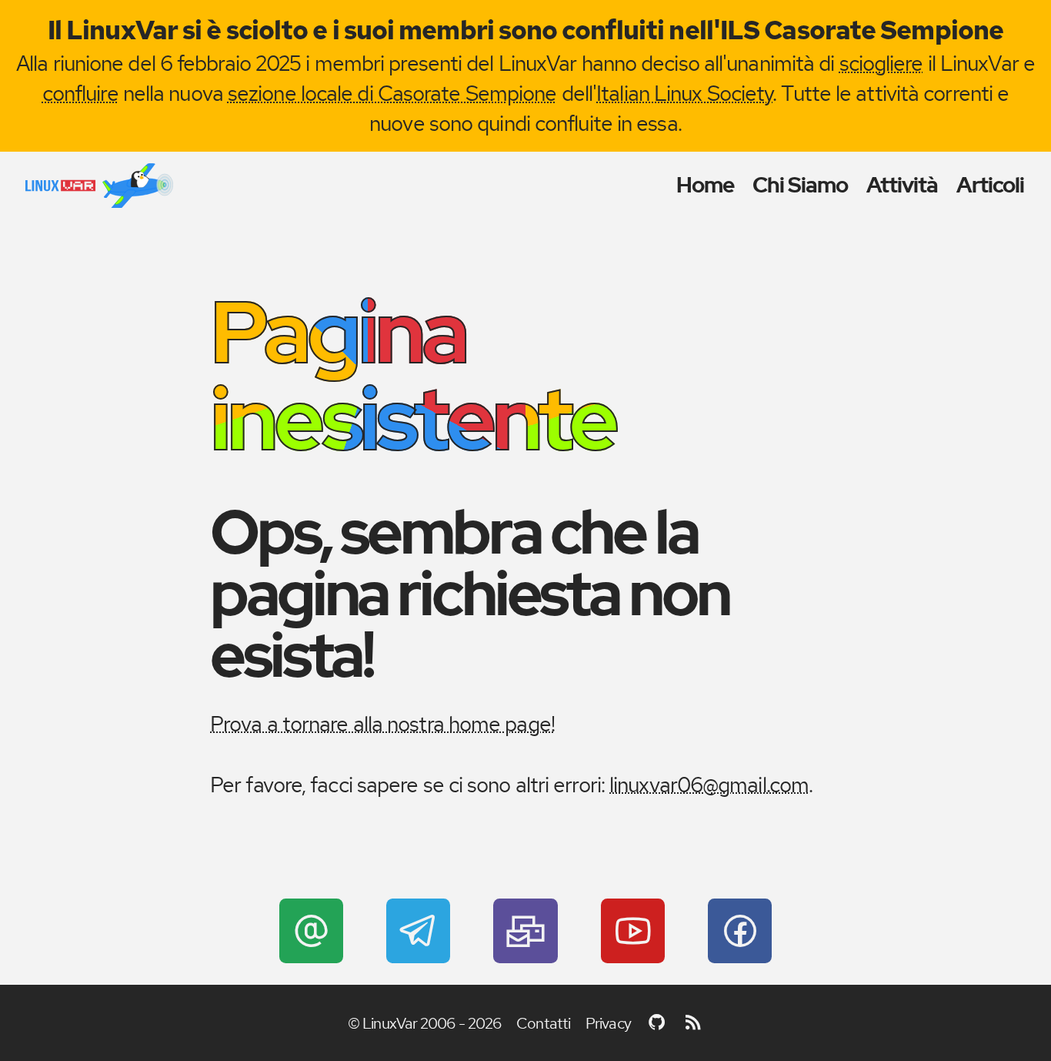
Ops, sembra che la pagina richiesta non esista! (469, 593)
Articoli (990, 185)
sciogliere (881, 63)
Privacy (608, 1023)
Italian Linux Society (684, 93)
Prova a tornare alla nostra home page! (382, 724)
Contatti (543, 1023)
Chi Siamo (800, 185)
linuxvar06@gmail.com (709, 784)
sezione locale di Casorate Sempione (392, 93)
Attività (902, 185)
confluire (80, 93)
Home (705, 185)
